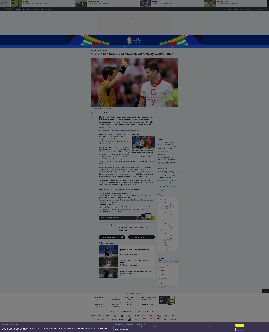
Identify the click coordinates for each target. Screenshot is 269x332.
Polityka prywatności (23, 329)
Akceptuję (240, 325)
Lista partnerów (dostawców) (121, 329)
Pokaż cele (240, 329)
